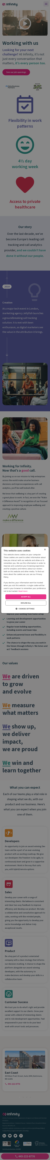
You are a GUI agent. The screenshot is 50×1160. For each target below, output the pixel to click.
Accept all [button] (26, 597)
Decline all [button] (26, 603)
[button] (25, 608)
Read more (22, 591)
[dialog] (25, 580)
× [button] (45, 550)
